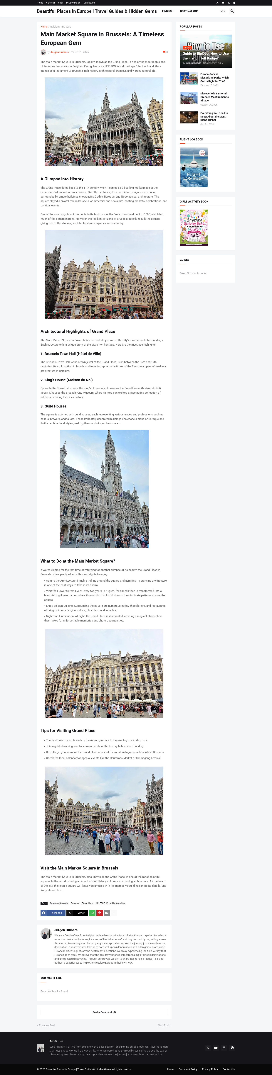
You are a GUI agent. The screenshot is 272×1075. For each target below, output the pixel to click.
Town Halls (87, 903)
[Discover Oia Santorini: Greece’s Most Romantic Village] (189, 98)
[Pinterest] (99, 913)
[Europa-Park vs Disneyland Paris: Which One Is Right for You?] (189, 78)
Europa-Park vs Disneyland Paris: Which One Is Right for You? (214, 78)
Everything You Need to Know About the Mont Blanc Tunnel (214, 117)
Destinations (189, 11)
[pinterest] (234, 3)
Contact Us (89, 2)
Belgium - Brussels (60, 26)
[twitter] (217, 3)
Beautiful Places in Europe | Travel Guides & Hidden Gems (97, 11)
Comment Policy (54, 2)
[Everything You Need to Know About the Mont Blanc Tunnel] (189, 117)
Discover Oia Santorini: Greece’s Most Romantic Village (214, 97)
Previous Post (47, 1025)
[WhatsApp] (92, 913)
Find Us (167, 11)
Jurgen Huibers (66, 930)
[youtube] (223, 3)
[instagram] (229, 3)
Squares (75, 903)
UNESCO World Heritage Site (110, 903)
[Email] (107, 913)
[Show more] (114, 913)
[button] (223, 11)
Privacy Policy (73, 2)
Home (40, 2)
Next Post (163, 1025)
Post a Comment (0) (104, 1012)
